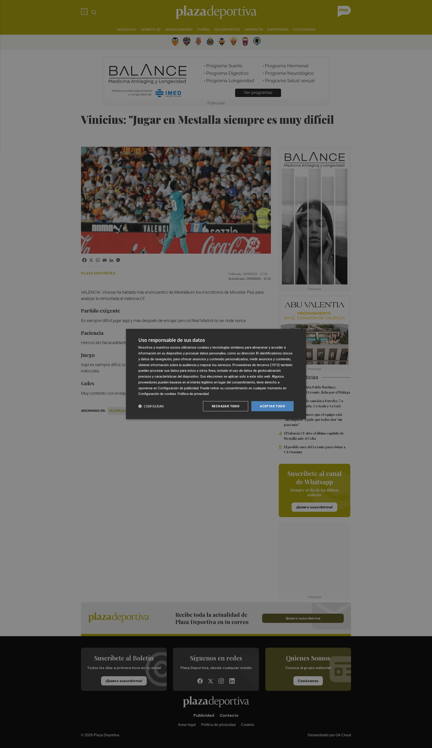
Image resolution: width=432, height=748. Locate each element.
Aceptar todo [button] (272, 406)
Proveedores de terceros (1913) (256, 365)
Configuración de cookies (157, 394)
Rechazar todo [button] (225, 406)
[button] (151, 406)
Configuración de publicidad (178, 388)
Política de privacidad (193, 394)
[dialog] (216, 374)
